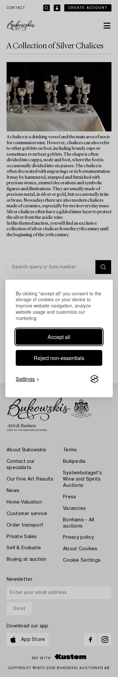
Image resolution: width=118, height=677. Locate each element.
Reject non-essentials (59, 358)
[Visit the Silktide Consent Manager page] (94, 379)
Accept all (59, 337)
